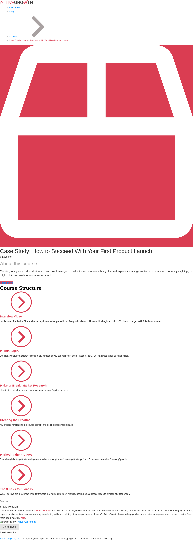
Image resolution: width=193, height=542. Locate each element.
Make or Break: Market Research (23, 385)
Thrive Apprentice (26, 521)
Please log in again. (10, 538)
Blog (11, 11)
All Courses (15, 7)
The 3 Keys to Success (16, 489)
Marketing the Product (16, 454)
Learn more (6, 282)
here (23, 518)
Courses (13, 36)
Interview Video (11, 316)
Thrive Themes (43, 510)
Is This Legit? (9, 350)
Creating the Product (15, 420)
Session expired (8, 532)
